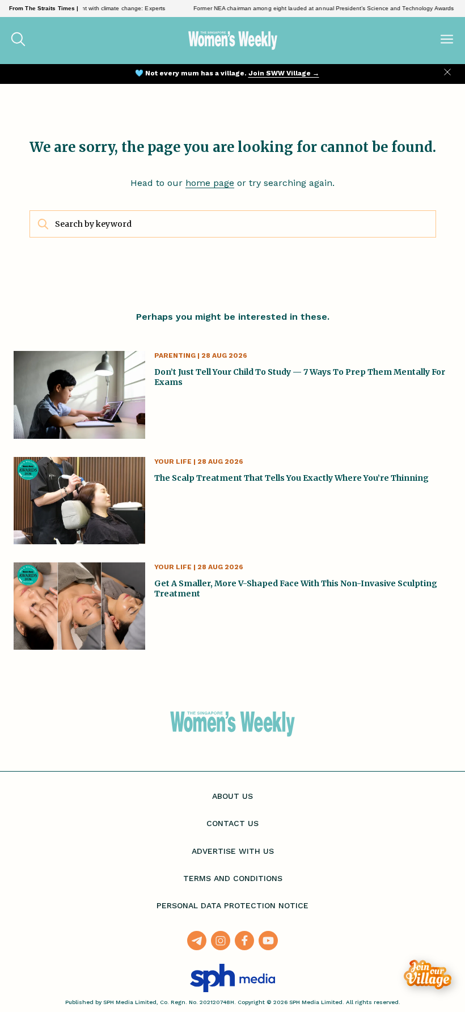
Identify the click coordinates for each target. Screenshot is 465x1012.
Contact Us (232, 823)
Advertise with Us (233, 851)
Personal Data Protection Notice (232, 905)
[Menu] (447, 40)
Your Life (173, 461)
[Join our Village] (427, 974)
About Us (232, 796)
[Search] (18, 40)
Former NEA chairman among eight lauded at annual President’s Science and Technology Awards (314, 8)
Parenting (175, 355)
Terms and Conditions (232, 878)
